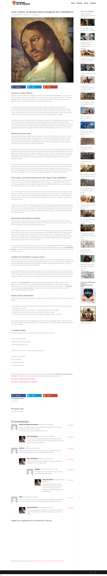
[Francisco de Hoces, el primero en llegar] (88, 128)
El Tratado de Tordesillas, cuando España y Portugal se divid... (88, 235)
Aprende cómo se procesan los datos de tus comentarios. (50, 561)
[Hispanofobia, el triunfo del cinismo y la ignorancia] (88, 71)
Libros (86, 3)
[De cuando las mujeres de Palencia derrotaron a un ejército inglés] (88, 145)
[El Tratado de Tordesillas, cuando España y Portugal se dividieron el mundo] (88, 247)
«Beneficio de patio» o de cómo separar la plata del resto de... (87, 266)
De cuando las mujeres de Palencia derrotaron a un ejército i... (87, 132)
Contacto (93, 3)
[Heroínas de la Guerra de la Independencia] (88, 217)
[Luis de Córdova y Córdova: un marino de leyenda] (88, 114)
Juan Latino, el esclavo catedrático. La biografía (24, 382)
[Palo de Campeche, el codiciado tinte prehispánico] (88, 26)
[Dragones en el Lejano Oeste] (88, 83)
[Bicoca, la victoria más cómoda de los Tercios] (88, 159)
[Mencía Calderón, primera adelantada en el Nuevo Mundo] (88, 202)
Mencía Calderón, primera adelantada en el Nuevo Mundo (87, 190)
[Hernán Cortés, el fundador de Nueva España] (88, 231)
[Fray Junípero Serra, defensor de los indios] (88, 262)
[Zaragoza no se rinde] (88, 172)
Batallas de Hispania (86, 323)
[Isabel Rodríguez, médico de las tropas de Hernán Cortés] (88, 186)
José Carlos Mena (17, 14)
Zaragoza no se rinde (86, 161)
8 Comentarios (35, 14)
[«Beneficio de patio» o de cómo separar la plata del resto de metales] (88, 278)
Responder (70, 425)
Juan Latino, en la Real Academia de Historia (23, 379)
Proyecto (79, 3)
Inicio (73, 3)
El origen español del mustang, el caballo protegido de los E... (86, 44)
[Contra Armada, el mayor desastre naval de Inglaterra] (88, 40)
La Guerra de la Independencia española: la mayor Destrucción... (88, 87)
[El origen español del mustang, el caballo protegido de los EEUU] (88, 56)
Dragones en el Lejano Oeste (88, 73)
